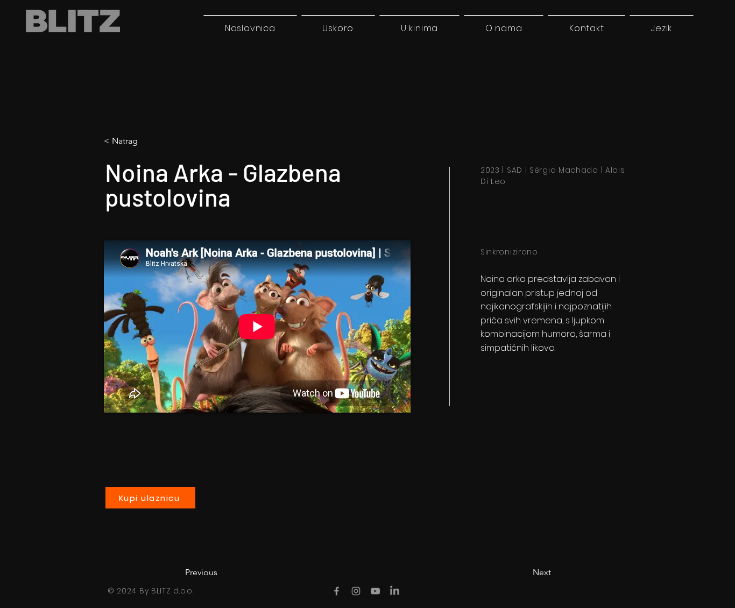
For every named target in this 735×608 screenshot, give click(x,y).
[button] (662, 28)
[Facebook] (336, 591)
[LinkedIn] (394, 591)
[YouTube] (375, 591)
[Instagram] (356, 591)
